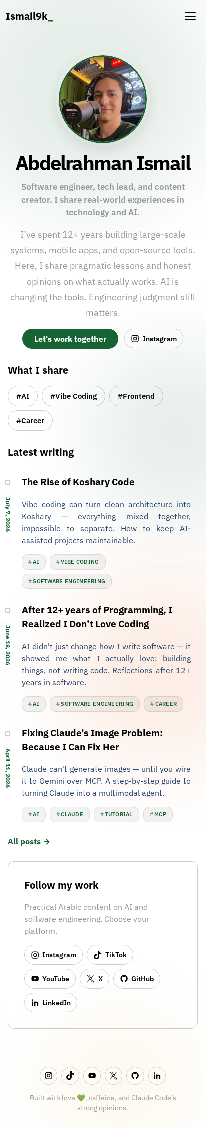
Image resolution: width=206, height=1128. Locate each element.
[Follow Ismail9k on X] (113, 1075)
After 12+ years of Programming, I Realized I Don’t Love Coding (97, 617)
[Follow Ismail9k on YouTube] (92, 1075)
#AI (23, 396)
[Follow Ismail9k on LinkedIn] (157, 1075)
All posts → (29, 841)
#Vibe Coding (73, 396)
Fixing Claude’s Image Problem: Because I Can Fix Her (92, 740)
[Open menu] (190, 16)
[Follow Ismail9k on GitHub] (135, 1075)
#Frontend (136, 396)
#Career (30, 420)
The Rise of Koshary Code (78, 482)
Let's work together (70, 339)
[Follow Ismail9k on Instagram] (49, 1075)
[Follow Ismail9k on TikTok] (70, 1075)
